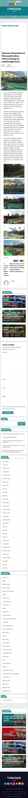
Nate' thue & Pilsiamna (7, 629)
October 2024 (5, 516)
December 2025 (6, 475)
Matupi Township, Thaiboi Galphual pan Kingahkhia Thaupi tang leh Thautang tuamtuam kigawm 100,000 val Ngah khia (16, 267)
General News (5, 598)
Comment (4, 352)
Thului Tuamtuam (6, 663)
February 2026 (5, 468)
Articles (15, 791)
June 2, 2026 (8, 320)
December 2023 (6, 547)
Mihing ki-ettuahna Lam (7, 625)
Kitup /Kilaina (5, 611)
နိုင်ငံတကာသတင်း (6, 687)
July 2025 (4, 488)
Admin (16, 724)
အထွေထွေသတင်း (6, 690)
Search (4, 419)
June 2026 (4, 464)
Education (23, 791)
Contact (19, 791)
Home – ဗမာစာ (15, 794)
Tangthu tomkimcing (7, 653)
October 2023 (5, 554)
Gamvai (4, 594)
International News (6, 601)
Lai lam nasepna (6, 615)
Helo (3, 794)
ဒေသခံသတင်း (15, 314)
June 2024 (4, 530)
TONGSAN (14, 8)
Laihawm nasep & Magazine (9, 618)
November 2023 (6, 550)
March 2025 (5, 499)
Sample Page (9, 796)
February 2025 (5, 502)
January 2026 (5, 471)
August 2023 (5, 561)
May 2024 (4, 533)
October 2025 (5, 482)
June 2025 (4, 492)
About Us (11, 791)
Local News (5, 622)
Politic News (4, 25)
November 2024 (6, 513)
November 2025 (6, 478)
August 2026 (5, 461)
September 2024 (6, 519)
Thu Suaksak (5, 656)
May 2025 (4, 495)
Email (4, 387)
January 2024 (5, 543)
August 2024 (5, 523)
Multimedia (21, 794)
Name (4, 379)
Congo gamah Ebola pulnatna (9, 437)
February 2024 (5, 540)
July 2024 (4, 526)
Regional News (11, 25)
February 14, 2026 (9, 335)
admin (9, 65)
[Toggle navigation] (14, 17)
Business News (6, 587)
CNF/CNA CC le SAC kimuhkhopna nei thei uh (13, 433)
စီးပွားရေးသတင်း (6, 680)
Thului (3, 660)
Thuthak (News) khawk (8, 314)
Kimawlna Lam (5, 605)
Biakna (4, 580)
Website (4, 396)
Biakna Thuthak (6, 584)
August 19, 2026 (8, 724)
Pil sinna (4, 635)
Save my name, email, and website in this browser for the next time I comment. (13, 407)
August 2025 (5, 485)
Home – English (8, 794)
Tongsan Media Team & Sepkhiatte (10, 673)
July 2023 (4, 564)
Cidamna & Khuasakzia (8, 591)
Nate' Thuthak (5, 632)
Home (4, 791)
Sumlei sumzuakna (6, 649)
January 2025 (5, 506)
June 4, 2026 (8, 305)
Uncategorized (5, 677)
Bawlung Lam (5, 577)
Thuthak (16, 25)
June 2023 (4, 568)
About (7, 791)
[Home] (2, 17)
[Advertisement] (14, 39)
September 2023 (6, 557)
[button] (26, 17)
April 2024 (4, 537)
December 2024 (6, 509)
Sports (20, 796)
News (25, 794)
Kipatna (4, 608)
